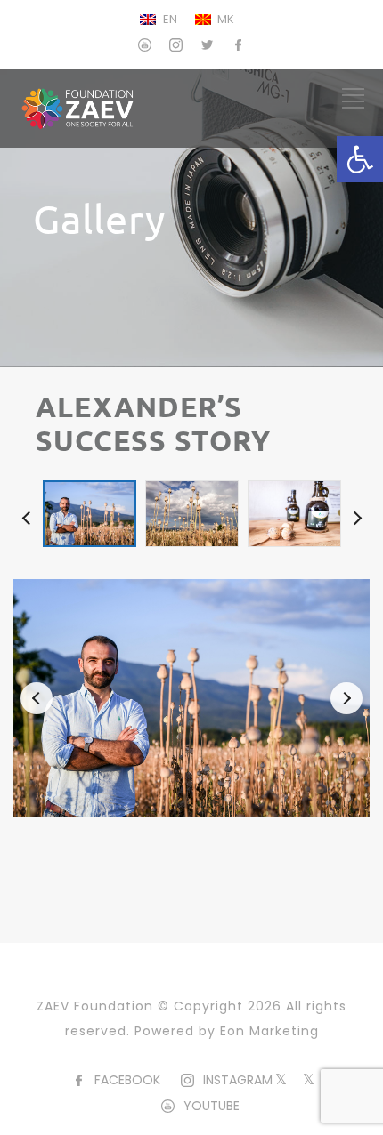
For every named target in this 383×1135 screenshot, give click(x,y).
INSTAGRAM (238, 1080)
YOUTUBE (211, 1106)
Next (354, 513)
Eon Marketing (269, 1031)
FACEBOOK (127, 1080)
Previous (28, 513)
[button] (360, 159)
